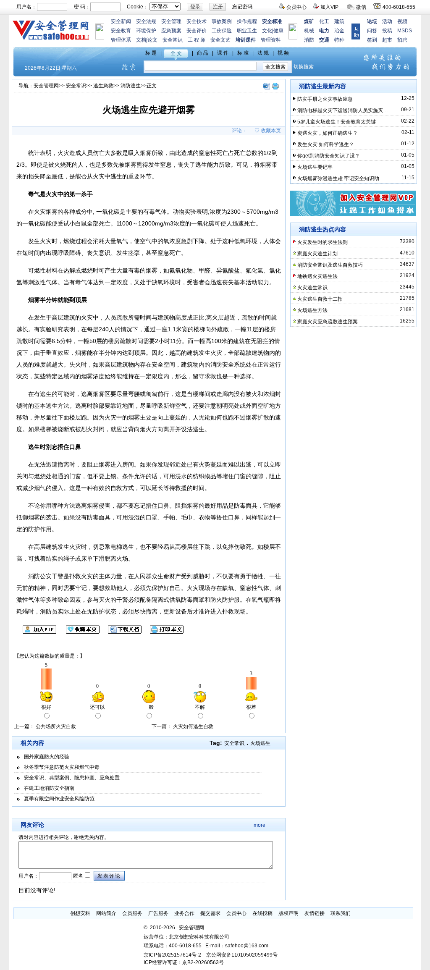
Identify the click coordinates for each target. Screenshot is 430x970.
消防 (309, 40)
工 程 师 (196, 40)
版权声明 (288, 913)
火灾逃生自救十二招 (320, 299)
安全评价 (196, 31)
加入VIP (329, 7)
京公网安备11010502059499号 (242, 955)
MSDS (404, 31)
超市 (387, 40)
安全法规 (146, 21)
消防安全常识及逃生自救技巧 (330, 265)
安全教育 (121, 31)
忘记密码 (242, 7)
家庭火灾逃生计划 (317, 254)
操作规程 (247, 21)
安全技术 (196, 21)
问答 (372, 31)
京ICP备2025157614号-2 (172, 955)
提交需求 (210, 913)
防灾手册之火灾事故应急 (325, 99)
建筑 (339, 21)
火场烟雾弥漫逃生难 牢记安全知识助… (340, 178)
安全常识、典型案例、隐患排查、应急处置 (72, 778)
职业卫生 (247, 31)
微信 (361, 7)
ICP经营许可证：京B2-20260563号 (184, 962)
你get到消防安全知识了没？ (328, 156)
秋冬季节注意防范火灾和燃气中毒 (62, 767)
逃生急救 (103, 86)
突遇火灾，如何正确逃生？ (327, 133)
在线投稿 (262, 913)
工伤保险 (222, 31)
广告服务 (158, 913)
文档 (141, 40)
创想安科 (80, 913)
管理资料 (271, 40)
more (259, 825)
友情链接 (314, 913)
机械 (309, 31)
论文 (152, 40)
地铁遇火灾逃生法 (317, 276)
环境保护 (146, 31)
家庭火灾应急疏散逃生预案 (327, 322)
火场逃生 (260, 743)
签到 (372, 40)
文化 (267, 31)
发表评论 (109, 876)
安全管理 (171, 21)
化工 (324, 21)
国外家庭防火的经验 (46, 757)
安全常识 (173, 40)
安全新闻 (121, 21)
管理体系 (121, 40)
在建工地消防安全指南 (49, 788)
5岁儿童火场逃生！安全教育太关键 (336, 122)
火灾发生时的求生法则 (322, 242)
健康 (278, 31)
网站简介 (106, 913)
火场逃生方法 (312, 310)
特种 (339, 40)
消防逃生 (131, 86)
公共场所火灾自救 (56, 726)
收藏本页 (271, 131)
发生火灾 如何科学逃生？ (325, 144)
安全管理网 (46, 86)
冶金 (339, 31)
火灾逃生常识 (312, 288)
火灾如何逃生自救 (193, 726)
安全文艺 (220, 40)
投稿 (387, 31)
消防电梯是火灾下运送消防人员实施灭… (342, 110)
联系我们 (340, 913)
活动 (387, 21)
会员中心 (296, 7)
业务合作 (184, 913)
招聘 (402, 40)
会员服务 (132, 913)
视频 (402, 21)
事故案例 (222, 21)
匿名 (77, 876)
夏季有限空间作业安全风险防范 (59, 799)
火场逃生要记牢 (315, 167)
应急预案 (171, 31)
